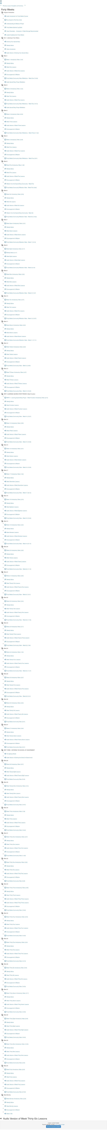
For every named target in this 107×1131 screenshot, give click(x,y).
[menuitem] (1, 3)
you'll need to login (59, 1124)
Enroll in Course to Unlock (53, 1126)
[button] (1, 1)
